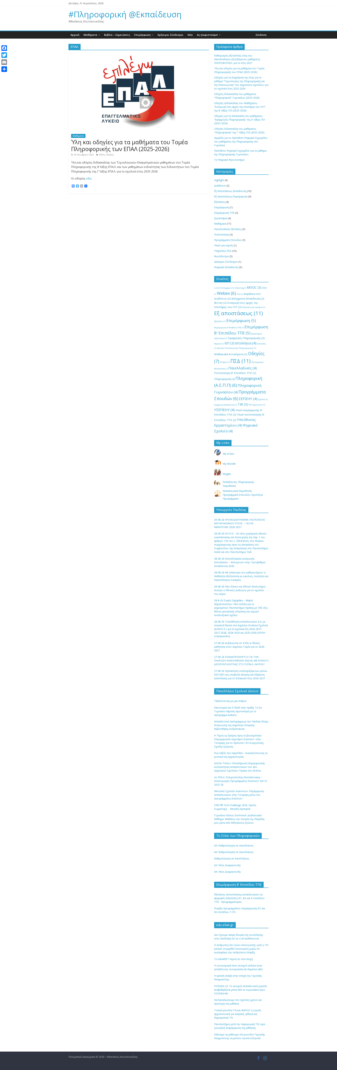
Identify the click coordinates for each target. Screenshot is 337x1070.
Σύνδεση (261, 34)
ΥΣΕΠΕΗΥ (224, 409)
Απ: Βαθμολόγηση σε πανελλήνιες (233, 845)
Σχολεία (263, 399)
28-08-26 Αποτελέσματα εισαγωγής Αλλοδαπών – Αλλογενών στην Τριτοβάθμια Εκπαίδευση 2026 (239, 562)
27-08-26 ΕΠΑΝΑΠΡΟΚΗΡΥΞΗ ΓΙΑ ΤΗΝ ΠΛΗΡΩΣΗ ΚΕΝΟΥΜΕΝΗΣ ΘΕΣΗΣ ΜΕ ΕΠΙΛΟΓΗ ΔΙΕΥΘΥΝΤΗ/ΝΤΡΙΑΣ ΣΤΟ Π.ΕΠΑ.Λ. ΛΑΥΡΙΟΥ (241, 660)
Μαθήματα (90, 34)
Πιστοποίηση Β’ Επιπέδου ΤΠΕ (235, 373)
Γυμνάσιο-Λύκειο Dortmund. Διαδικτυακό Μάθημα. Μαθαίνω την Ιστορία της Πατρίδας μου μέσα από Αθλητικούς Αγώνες (239, 819)
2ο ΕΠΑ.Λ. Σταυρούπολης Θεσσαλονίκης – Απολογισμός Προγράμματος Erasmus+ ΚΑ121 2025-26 (240, 781)
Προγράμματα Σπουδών (228, 240)
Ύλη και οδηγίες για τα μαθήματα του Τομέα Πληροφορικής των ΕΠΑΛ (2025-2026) (129, 145)
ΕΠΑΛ (101, 154)
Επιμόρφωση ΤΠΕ (224, 212)
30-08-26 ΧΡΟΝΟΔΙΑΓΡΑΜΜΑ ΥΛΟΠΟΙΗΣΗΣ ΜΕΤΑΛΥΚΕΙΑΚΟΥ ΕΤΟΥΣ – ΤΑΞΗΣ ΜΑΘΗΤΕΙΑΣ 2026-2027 (239, 523)
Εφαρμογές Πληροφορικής (246, 338)
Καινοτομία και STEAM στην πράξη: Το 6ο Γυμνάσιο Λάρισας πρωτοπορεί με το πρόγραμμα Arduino (238, 711)
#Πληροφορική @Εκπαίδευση (125, 14)
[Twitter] (4, 55)
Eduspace (228, 288)
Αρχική (75, 34)
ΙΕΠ (229, 343)
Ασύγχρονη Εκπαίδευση (247, 298)
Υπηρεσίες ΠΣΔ (223, 250)
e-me (218, 288)
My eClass (228, 453)
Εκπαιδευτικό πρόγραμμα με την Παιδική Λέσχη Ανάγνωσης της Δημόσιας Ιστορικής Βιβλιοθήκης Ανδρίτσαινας (241, 725)
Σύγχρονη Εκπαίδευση (225, 405)
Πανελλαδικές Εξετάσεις (228, 229)
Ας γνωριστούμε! (207, 34)
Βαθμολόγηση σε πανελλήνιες (231, 858)
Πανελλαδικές (242, 367)
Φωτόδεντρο (221, 256)
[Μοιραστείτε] (4, 69)
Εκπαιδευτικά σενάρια (253, 307)
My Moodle (229, 463)
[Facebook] (4, 48)
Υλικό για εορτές (223, 245)
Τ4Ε (243, 404)
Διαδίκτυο (220, 185)
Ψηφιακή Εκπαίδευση (226, 267)
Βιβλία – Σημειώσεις (117, 34)
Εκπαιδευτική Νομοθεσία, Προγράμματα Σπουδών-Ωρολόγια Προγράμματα (243, 494)
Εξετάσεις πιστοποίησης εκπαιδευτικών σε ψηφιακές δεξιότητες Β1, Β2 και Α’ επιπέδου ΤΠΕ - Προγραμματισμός (239, 898)
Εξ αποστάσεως (238, 313)
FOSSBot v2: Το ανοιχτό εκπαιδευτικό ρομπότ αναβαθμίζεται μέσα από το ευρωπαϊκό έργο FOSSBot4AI (240, 989)
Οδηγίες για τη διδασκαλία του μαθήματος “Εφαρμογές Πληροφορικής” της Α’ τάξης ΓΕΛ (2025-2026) (239, 119)
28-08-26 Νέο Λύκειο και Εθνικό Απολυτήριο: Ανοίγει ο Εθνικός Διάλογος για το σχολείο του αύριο (240, 590)
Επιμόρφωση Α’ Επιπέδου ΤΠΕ (229, 327)
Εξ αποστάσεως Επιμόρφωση (230, 196)
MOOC (254, 287)
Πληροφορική (224, 379)
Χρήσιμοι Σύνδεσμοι (170, 34)
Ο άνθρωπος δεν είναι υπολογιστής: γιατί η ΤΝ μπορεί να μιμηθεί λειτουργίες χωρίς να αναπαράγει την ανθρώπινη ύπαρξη (241, 948)
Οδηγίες (110, 154)
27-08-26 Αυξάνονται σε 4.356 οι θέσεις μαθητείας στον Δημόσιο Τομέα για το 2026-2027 (239, 646)
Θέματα (219, 344)
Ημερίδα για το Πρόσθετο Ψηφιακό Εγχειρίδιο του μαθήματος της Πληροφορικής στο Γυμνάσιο (240, 141)
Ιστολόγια (245, 343)
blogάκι (227, 474)
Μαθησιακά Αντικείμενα (230, 354)
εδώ (89, 178)
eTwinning (240, 288)
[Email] (4, 62)
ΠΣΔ (240, 360)
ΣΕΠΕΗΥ (248, 398)
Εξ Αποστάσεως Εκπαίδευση (230, 191)
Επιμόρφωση (142, 34)
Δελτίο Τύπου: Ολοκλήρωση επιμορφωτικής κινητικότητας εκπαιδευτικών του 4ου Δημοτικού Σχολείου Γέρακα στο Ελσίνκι (239, 767)
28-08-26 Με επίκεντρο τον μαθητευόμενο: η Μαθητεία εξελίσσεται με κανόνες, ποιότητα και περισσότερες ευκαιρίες (241, 576)
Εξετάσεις (219, 202)
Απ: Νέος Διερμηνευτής (227, 865)
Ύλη (240, 294)
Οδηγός (225, 362)
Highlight (219, 180)
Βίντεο (220, 302)
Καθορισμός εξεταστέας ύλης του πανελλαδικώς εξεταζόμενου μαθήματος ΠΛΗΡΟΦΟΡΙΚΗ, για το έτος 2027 (237, 59)
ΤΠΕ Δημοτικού (256, 405)
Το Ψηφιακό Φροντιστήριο (229, 159)
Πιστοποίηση (221, 234)
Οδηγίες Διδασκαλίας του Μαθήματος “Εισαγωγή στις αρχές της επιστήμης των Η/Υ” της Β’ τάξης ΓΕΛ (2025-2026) (240, 106)
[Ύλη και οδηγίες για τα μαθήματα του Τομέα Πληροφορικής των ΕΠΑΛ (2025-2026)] (138, 55)
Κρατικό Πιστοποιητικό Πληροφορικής (236, 348)
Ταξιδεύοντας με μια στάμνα (230, 701)
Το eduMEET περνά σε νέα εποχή (233, 959)
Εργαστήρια (220, 218)
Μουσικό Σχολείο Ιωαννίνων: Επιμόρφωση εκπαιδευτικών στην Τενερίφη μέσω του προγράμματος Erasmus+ (239, 794)
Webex (226, 293)
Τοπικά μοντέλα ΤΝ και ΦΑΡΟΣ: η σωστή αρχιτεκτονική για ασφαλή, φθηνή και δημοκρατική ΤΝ (237, 1014)
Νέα (190, 34)
